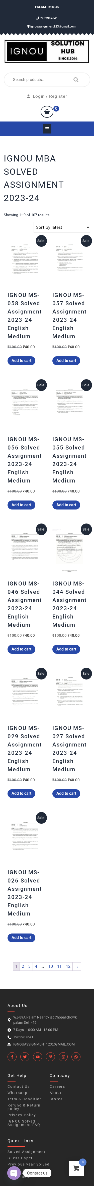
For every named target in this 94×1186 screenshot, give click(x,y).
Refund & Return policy (24, 1107)
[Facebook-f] (12, 1056)
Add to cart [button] (21, 360)
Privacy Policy (22, 1115)
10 (50, 966)
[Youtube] (37, 1056)
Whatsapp (18, 1093)
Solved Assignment (27, 1152)
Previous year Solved (29, 1164)
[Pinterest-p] (50, 1056)
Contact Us (19, 1086)
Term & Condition (25, 1099)
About (56, 1093)
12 (68, 966)
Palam (41, 7)
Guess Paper (20, 1158)
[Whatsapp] (75, 1056)
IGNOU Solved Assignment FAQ (24, 1123)
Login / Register (50, 96)
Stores (56, 1099)
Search (74, 79)
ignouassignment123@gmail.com (52, 26)
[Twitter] (24, 1056)
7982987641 (48, 18)
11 (59, 966)
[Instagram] (63, 1056)
